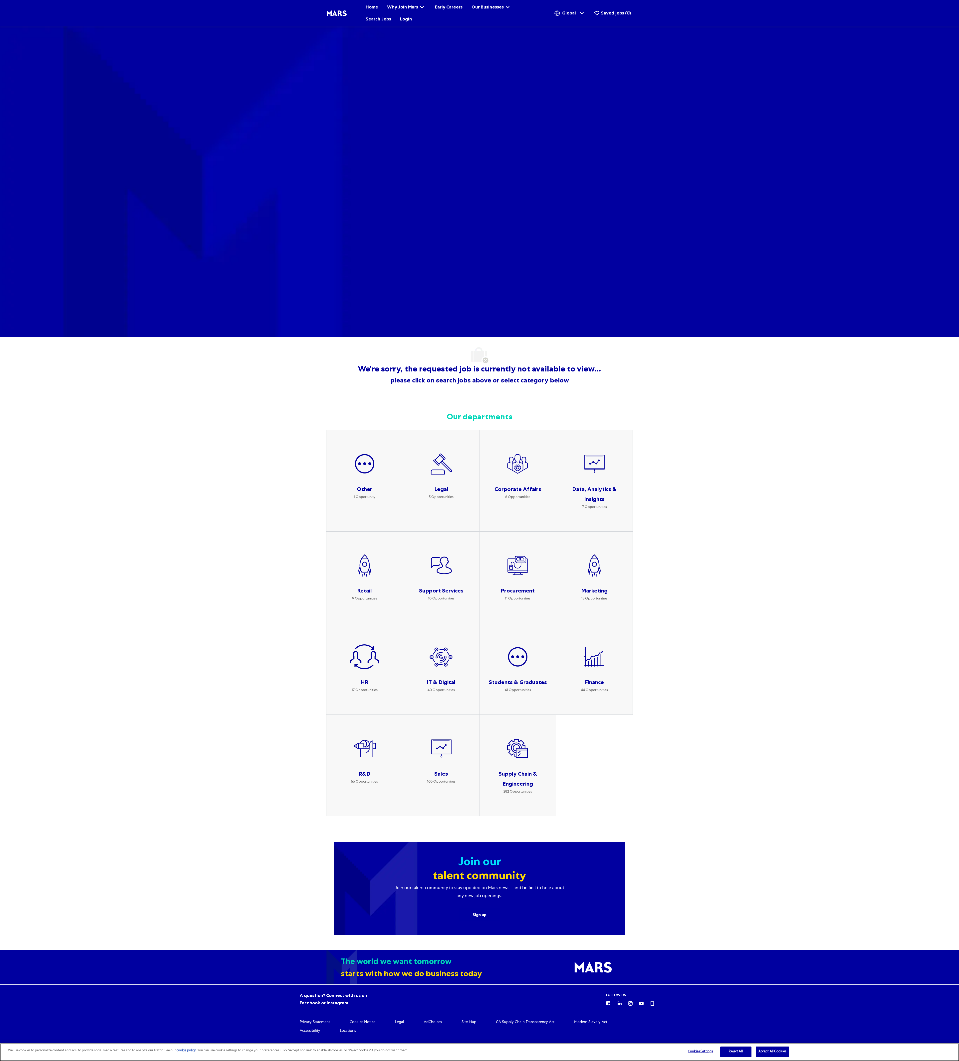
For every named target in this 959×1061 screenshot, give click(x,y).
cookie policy (186, 1050)
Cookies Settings (700, 1051)
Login (406, 19)
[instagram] (630, 1003)
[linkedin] (619, 1003)
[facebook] (608, 1003)
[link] (315, 1022)
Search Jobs (378, 19)
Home (372, 7)
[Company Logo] (336, 13)
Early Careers (449, 7)
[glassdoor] (652, 1003)
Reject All (735, 1051)
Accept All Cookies (772, 1051)
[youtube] (641, 1003)
